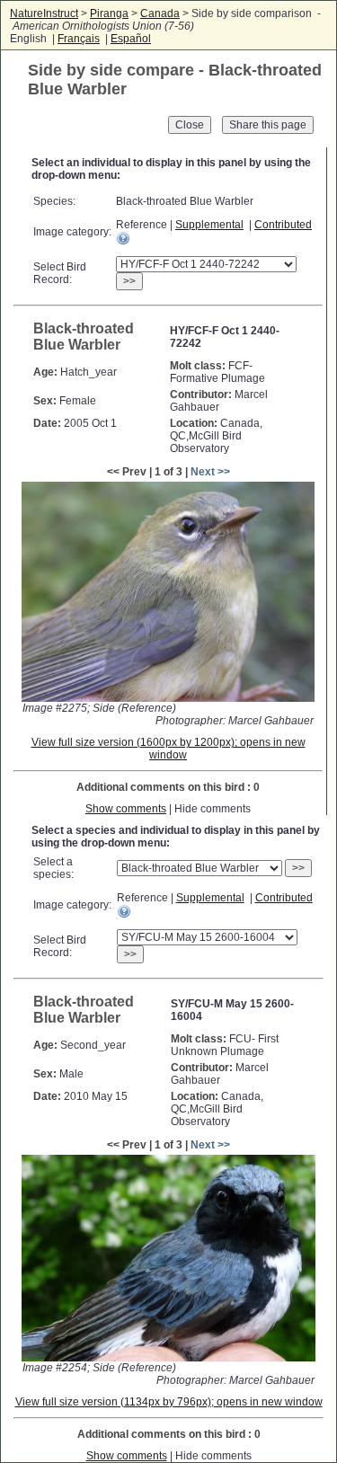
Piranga (109, 13)
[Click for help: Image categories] (123, 238)
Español (131, 38)
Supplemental (209, 224)
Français (79, 38)
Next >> (210, 472)
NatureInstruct (44, 13)
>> (129, 281)
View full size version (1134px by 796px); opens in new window (169, 1402)
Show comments (125, 808)
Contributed (283, 224)
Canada (160, 13)
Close (189, 125)
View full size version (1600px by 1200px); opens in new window (168, 748)
